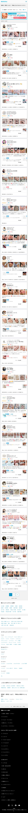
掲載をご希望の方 (6, 775)
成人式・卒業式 (9, 644)
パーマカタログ (5, 742)
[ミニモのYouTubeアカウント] (19, 805)
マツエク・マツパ (19, 699)
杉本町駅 (6, 607)
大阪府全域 (12, 625)
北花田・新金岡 (4, 623)
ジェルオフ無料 (24, 663)
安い (2, 675)
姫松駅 (2, 607)
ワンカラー (12, 638)
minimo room (5, 772)
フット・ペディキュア (9, 636)
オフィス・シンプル (12, 642)
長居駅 (11, 607)
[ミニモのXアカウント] (12, 805)
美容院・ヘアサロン (4, 699)
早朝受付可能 (3, 687)
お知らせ (4, 769)
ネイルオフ (3, 663)
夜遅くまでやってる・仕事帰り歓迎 (18, 687)
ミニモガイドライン (6, 784)
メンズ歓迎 (3, 685)
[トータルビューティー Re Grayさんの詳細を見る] (14, 352)
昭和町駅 (12, 606)
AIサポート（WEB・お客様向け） (9, 800)
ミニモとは (4, 762)
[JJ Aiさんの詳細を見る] (14, 268)
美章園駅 (7, 606)
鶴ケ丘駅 (19, 609)
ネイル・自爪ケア (10, 668)
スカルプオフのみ (17, 663)
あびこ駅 (2, 609)
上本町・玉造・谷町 (4, 625)
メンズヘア (4, 736)
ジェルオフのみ (9, 663)
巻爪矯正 (8, 673)
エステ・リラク (9, 701)
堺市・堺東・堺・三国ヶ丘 (16, 623)
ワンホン (19, 642)
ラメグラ (7, 638)
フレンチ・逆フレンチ (18, 636)
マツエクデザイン (6, 752)
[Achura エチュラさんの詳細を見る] (14, 466)
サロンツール (5, 778)
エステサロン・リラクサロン (8, 726)
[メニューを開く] (26, 1)
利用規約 (4, 787)
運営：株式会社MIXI (6, 765)
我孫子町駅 (15, 607)
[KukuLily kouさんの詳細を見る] (14, 577)
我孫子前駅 (19, 611)
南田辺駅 (20, 606)
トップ (2, 706)
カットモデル (5, 755)
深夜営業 (8, 687)
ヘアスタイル (5, 733)
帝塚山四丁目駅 (8, 611)
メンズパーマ (5, 746)
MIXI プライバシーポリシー (8, 793)
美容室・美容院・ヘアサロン (8, 713)
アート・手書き (18, 640)
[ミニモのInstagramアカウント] (9, 805)
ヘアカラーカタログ (6, 739)
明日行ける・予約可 (20, 685)
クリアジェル (18, 638)
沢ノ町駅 (23, 609)
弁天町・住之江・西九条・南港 (16, 621)
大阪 (11, 706)
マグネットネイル (4, 640)
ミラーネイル (11, 640)
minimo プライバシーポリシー (8, 790)
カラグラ (2, 638)
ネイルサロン (7, 706)
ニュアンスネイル (4, 642)
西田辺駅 (20, 607)
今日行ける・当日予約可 (11, 685)
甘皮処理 (20, 668)
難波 (9, 623)
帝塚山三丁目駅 (13, 609)
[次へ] (17, 594)
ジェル (2, 636)
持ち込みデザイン (4, 649)
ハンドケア (3, 668)
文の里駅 (2, 606)
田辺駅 (16, 606)
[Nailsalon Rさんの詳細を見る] (14, 295)
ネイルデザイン (5, 749)
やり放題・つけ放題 (17, 644)
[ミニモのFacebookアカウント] (15, 805)
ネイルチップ (3, 658)
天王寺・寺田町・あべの (5, 621)
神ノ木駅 (14, 611)
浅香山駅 (7, 609)
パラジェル (3, 644)
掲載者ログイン (5, 781)
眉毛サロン (3, 701)
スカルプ (2, 653)
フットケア (3, 673)
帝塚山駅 (2, 611)
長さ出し (15, 668)
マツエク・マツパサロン (7, 719)
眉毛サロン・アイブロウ (7, 722)
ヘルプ (3, 796)
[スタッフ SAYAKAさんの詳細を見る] (14, 521)
